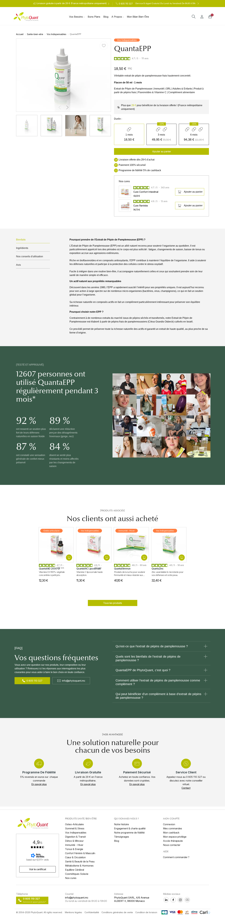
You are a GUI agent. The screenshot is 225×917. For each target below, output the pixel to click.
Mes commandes (172, 828)
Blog (116, 840)
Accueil (19, 34)
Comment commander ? (176, 857)
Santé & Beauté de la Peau (80, 861)
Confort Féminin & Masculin (80, 853)
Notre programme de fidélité (129, 832)
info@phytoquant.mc (73, 680)
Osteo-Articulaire (74, 824)
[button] (60, 107)
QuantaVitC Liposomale (88, 568)
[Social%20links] (187, 900)
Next (206, 185)
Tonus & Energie (74, 849)
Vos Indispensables (56, 34)
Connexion (169, 824)
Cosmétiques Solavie (76, 873)
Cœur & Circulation (75, 857)
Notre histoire (121, 824)
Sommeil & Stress (74, 828)
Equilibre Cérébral (74, 869)
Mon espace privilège (174, 836)
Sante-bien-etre (35, 34)
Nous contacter (171, 844)
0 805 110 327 (34, 680)
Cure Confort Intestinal (145, 191)
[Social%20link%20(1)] (173, 900)
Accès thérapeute (173, 840)
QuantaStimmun (122, 568)
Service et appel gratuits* (34, 902)
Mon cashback (171, 832)
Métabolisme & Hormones (79, 865)
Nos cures (70, 878)
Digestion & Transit (75, 836)
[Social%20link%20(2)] (166, 900)
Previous (116, 185)
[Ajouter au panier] (69, 557)
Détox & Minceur (74, 840)
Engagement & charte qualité (130, 828)
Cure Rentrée (140, 205)
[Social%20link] (180, 900)
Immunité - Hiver (74, 844)
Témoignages (121, 836)
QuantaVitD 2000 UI (49, 568)
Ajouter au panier (193, 191)
